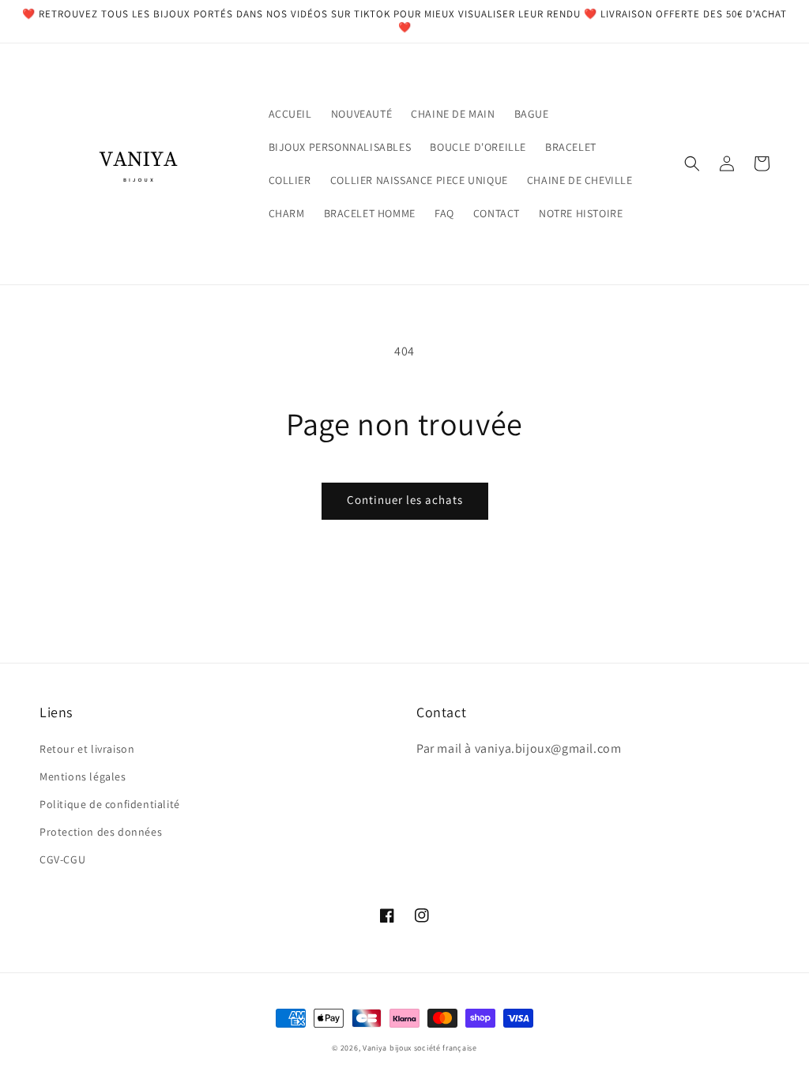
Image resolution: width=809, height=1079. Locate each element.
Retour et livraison (87, 749)
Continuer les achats (405, 499)
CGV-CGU (62, 859)
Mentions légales (83, 776)
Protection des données (101, 832)
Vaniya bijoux (387, 1048)
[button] (692, 163)
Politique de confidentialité (110, 804)
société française (445, 1048)
